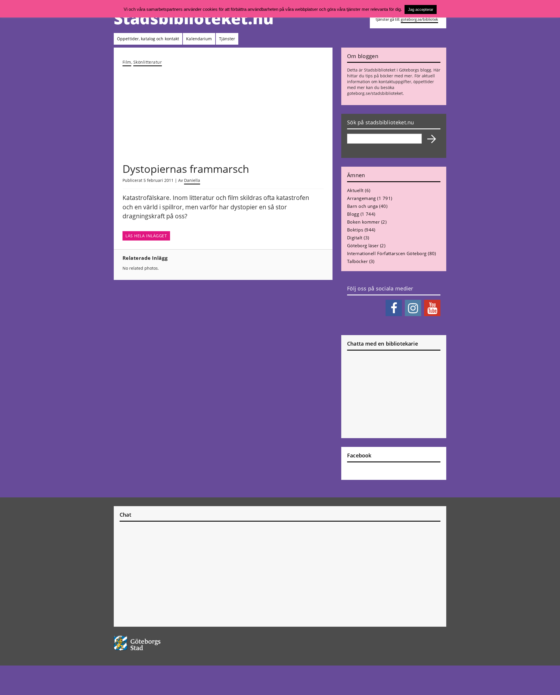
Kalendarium (199, 38)
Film (127, 62)
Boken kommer (363, 222)
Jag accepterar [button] (420, 9)
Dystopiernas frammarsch (186, 169)
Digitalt (355, 238)
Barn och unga (362, 206)
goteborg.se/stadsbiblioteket (375, 93)
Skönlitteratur (147, 62)
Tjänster (227, 38)
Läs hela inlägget (146, 235)
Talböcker (357, 261)
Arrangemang (361, 198)
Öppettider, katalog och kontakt (148, 38)
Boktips (355, 230)
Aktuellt (355, 190)
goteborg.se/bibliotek (419, 19)
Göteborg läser (363, 245)
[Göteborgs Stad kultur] (152, 643)
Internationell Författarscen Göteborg (387, 253)
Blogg (353, 214)
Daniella (192, 180)
